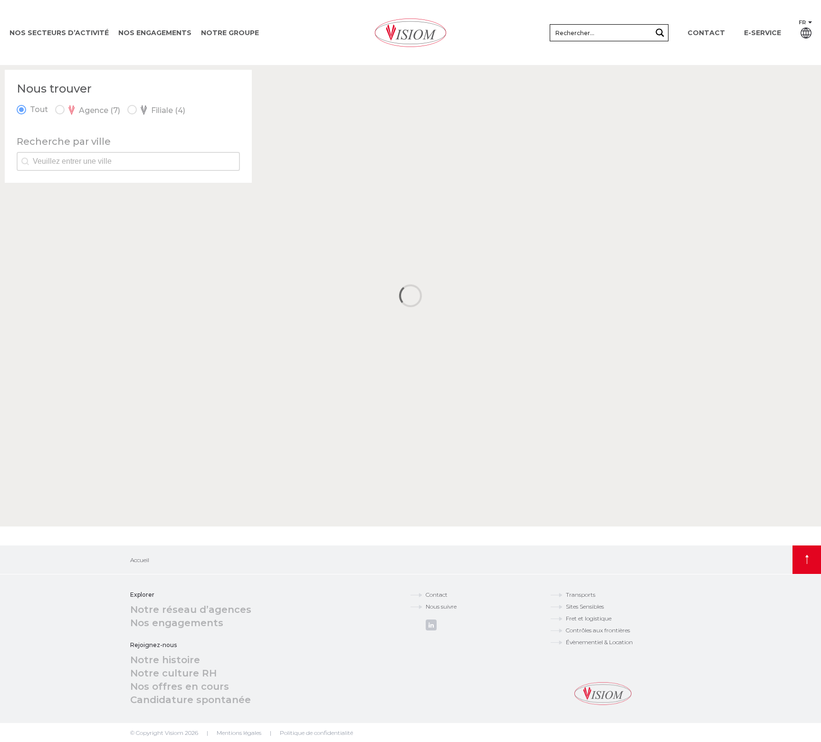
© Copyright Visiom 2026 (164, 732)
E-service (762, 32)
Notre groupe (230, 32)
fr (802, 22)
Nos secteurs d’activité (59, 32)
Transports (580, 594)
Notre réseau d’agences (190, 609)
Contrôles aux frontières (598, 630)
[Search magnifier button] (660, 33)
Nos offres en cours (179, 686)
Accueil (139, 560)
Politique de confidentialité (316, 732)
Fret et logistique (588, 618)
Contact (706, 32)
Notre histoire (165, 660)
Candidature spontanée (190, 699)
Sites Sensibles (585, 606)
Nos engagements (154, 32)
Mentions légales (239, 732)
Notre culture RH (173, 673)
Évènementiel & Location (599, 642)
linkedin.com (431, 625)
